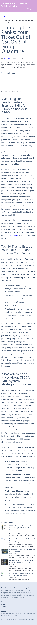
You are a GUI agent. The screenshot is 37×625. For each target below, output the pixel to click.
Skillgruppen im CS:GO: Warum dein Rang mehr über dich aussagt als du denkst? (21, 563)
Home (5, 17)
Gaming (11, 17)
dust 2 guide (13, 235)
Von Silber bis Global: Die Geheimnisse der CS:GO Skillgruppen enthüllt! (21, 574)
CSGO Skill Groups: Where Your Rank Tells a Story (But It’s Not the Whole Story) (21, 528)
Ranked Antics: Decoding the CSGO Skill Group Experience (22, 540)
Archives (3, 606)
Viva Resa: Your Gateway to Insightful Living (14, 4)
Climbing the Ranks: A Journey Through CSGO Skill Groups (22, 551)
